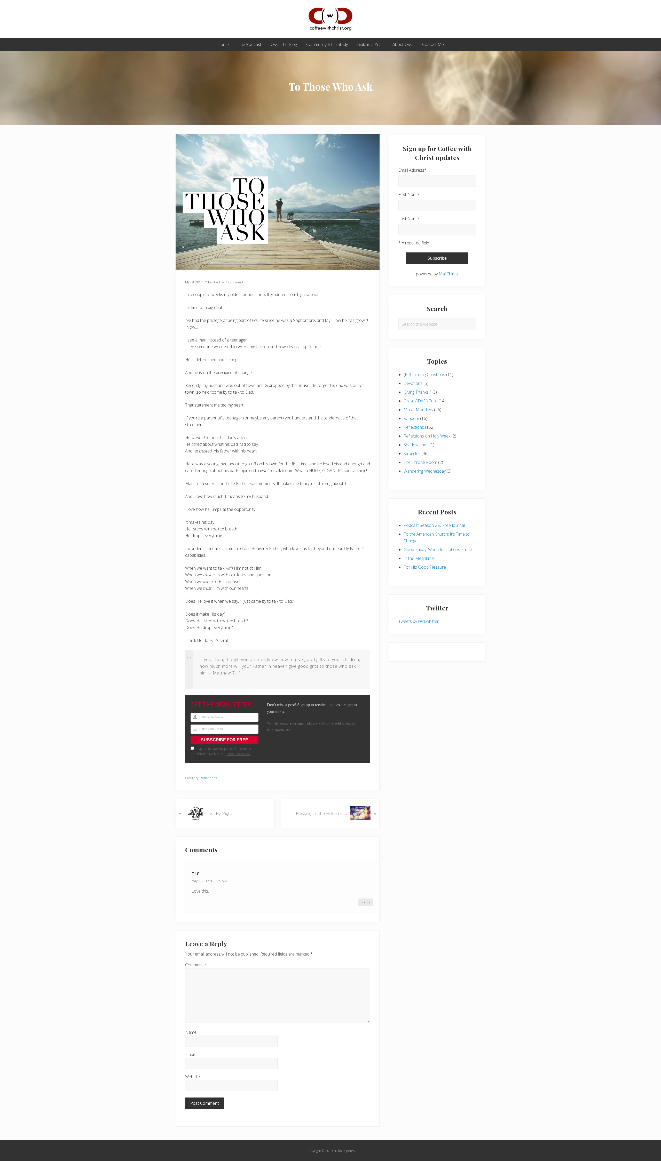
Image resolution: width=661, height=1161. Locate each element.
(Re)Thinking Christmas (424, 374)
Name (190, 1032)
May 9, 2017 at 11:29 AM (209, 880)
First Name (408, 194)
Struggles (412, 453)
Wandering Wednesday (425, 471)
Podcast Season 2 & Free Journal (434, 525)
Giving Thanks (416, 392)
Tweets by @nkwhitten (418, 621)
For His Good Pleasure (425, 567)
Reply (365, 902)
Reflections (208, 778)
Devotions (413, 383)
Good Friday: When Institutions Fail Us (438, 549)
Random (411, 418)
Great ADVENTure (420, 401)
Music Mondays (418, 409)
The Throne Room (420, 462)
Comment (195, 965)
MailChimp (448, 274)
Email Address (412, 170)
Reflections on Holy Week (427, 436)
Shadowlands (416, 445)
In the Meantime (419, 558)
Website (192, 1076)
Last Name (408, 218)
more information (238, 754)
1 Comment (234, 282)
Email (190, 1054)
